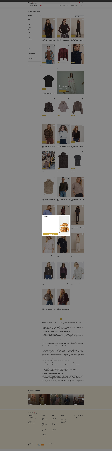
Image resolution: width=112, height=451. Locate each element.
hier (55, 231)
